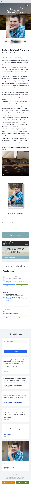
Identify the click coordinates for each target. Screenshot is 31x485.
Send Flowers (22, 317)
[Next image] (28, 451)
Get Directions (9, 285)
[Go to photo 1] (14, 460)
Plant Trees (22, 285)
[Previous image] (3, 451)
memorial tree (19, 223)
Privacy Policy (11, 478)
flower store (13, 225)
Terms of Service (19, 478)
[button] (15, 451)
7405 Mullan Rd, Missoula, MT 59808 (15, 315)
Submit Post (15, 351)
